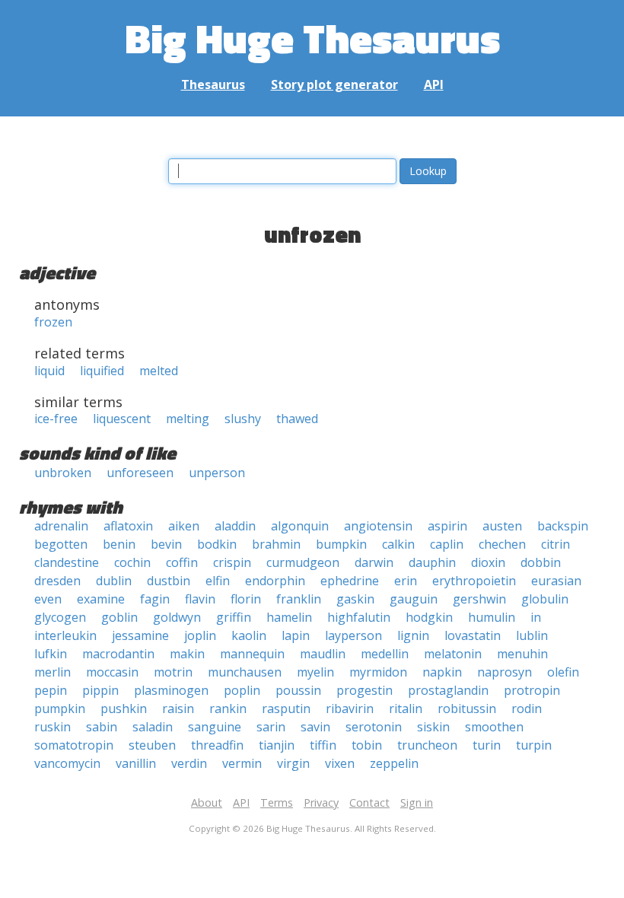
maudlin (322, 653)
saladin (152, 726)
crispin (232, 562)
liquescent (122, 418)
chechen (502, 544)
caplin (446, 544)
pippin (100, 690)
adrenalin (61, 525)
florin (246, 599)
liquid (49, 370)
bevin (166, 544)
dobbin (541, 562)
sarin (270, 726)
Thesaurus (213, 84)
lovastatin (472, 635)
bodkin (217, 544)
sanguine (214, 726)
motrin (173, 672)
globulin (544, 599)
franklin (298, 599)
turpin (534, 745)
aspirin (447, 525)
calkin (398, 544)
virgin (293, 763)
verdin (189, 763)
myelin (315, 672)
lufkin (50, 653)
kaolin (248, 635)
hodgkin (429, 617)
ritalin (405, 708)
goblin (119, 617)
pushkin (123, 708)
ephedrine (349, 580)
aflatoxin (128, 525)
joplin (200, 635)
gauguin (414, 599)
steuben (152, 745)
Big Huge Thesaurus (312, 37)
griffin (233, 617)
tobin (367, 745)
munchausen (245, 672)
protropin (532, 690)
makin (187, 653)
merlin (52, 672)
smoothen (494, 726)
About (206, 802)
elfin (217, 580)
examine (101, 599)
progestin (364, 690)
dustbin (168, 580)
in (535, 617)
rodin (526, 708)
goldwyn (177, 617)
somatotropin (73, 745)
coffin (182, 562)
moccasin (112, 672)
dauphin (432, 562)
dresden (57, 580)
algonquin (300, 525)
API (434, 84)
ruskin (52, 726)
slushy (242, 418)
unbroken (62, 472)
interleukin (65, 635)
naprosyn (504, 672)
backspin (562, 525)
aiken (183, 525)
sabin (101, 726)
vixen (340, 763)
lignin (413, 635)
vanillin (136, 763)
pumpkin (59, 708)
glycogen (60, 617)
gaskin (355, 599)
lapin (296, 635)
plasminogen (171, 690)
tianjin (276, 745)
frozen (53, 322)
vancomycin (67, 763)
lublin (532, 635)
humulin (491, 617)
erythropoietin (474, 580)
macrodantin (118, 653)
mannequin (252, 653)
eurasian (556, 580)
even (48, 599)
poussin (298, 690)
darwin (374, 562)
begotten (61, 544)
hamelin (289, 617)
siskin (433, 726)
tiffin (323, 745)
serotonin (373, 726)
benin (119, 544)
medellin (385, 653)
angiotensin (378, 525)
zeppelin (394, 763)
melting (187, 418)
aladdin (235, 525)
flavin (200, 599)
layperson (353, 635)
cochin (132, 562)
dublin (114, 580)
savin (315, 726)
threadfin (217, 745)
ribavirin (350, 708)
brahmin (276, 544)
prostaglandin (448, 690)
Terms (276, 802)
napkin (442, 672)
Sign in (416, 802)
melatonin (453, 653)
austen (502, 525)
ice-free (56, 418)
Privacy (321, 802)
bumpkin (341, 544)
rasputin (286, 708)
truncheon (427, 745)
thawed (297, 418)
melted (158, 370)
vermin (242, 763)
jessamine (140, 635)
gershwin (479, 599)
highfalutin (358, 617)
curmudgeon (302, 562)
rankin (228, 708)
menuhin (522, 653)
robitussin (467, 708)
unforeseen (140, 472)
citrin (555, 544)
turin (487, 745)
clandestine (66, 562)
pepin (50, 690)
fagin (155, 599)
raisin (178, 708)
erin (405, 580)
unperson (217, 472)
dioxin (488, 562)
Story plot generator (334, 84)
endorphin (275, 580)
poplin (242, 690)
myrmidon (378, 672)
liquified (102, 370)
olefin (563, 672)
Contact (369, 802)
